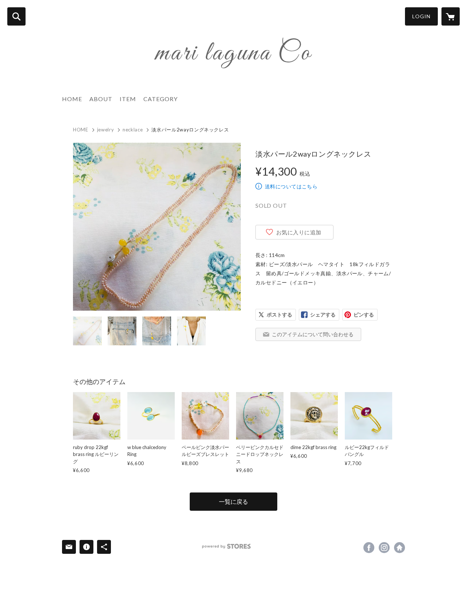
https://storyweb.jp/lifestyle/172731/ (399, 547)
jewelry (105, 130)
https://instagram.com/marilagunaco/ (384, 547)
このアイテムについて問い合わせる (313, 334)
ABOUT (100, 98)
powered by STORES (226, 546)
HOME (72, 98)
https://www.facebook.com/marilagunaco (368, 547)
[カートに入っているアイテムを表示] (450, 16)
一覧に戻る (233, 501)
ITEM (128, 98)
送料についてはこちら (291, 186)
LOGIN (421, 16)
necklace (133, 130)
